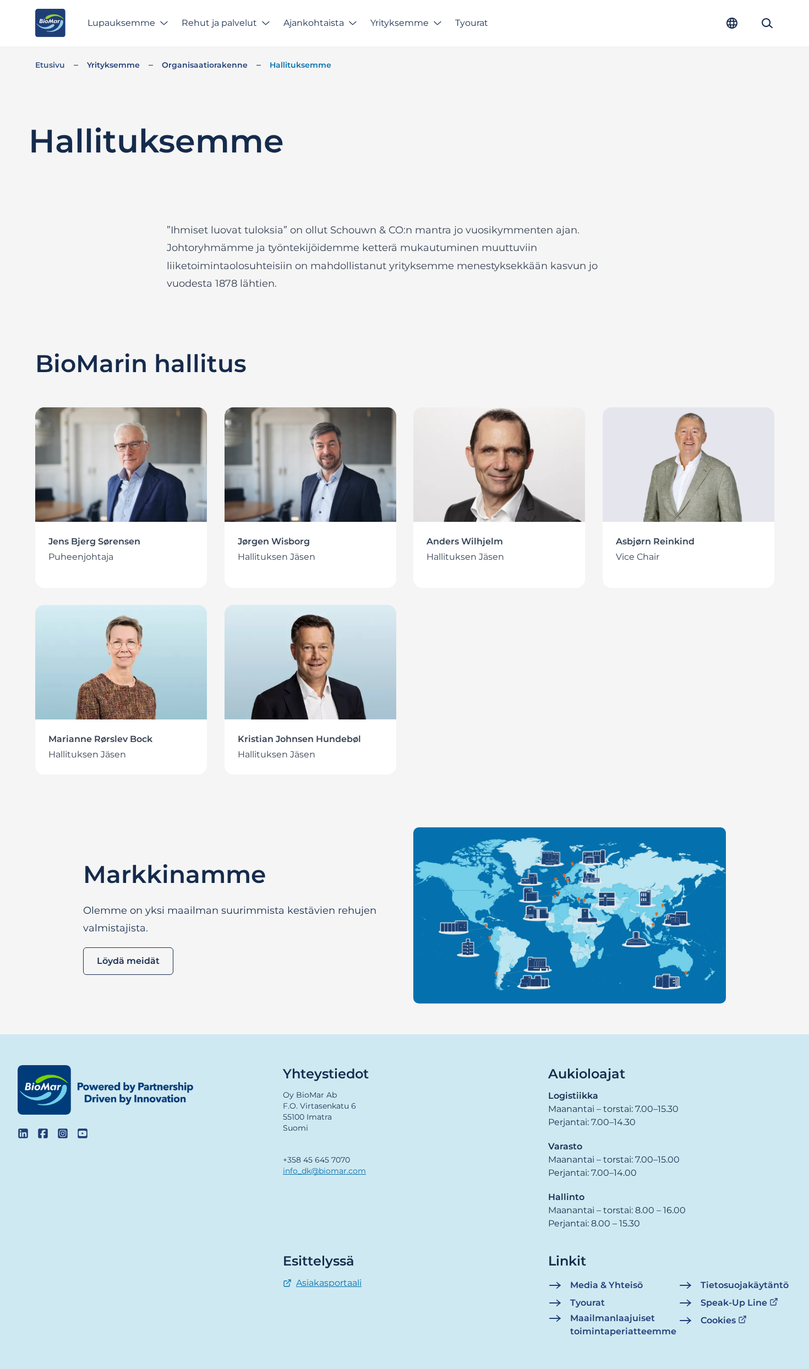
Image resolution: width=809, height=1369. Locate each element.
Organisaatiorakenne (205, 65)
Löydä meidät (128, 961)
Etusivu (50, 65)
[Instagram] (62, 1133)
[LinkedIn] (23, 1133)
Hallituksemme (300, 65)
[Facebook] (42, 1133)
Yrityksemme (399, 23)
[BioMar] (50, 23)
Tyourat (471, 23)
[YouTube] (82, 1133)
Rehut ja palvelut (219, 23)
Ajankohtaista (313, 23)
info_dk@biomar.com (324, 1171)
